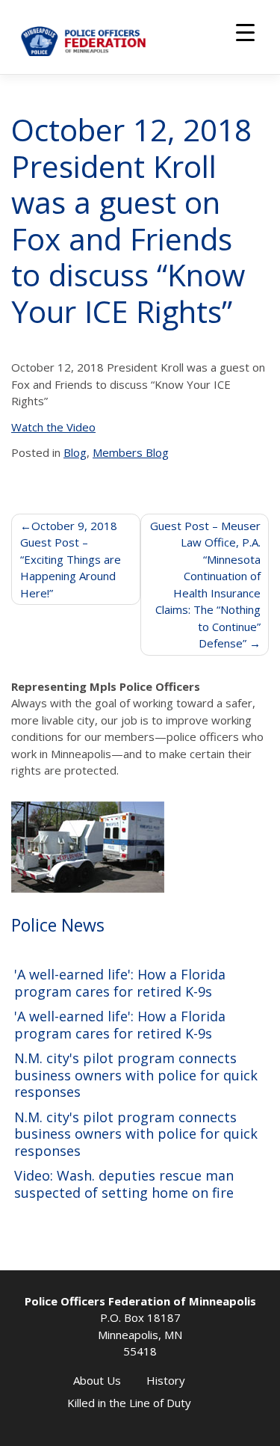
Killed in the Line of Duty (129, 1402)
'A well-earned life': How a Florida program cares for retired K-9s (119, 983)
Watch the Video (53, 426)
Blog (75, 452)
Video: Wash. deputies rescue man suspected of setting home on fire (124, 1184)
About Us (97, 1380)
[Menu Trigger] (245, 31)
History (165, 1380)
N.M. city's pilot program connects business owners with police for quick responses (136, 1075)
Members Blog (131, 452)
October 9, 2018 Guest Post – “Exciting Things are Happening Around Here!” (70, 559)
